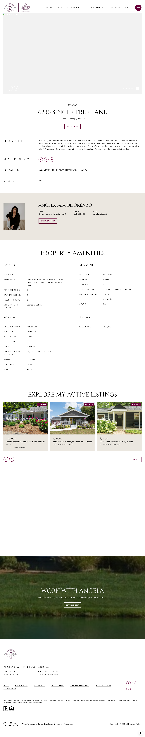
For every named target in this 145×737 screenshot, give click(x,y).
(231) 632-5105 (113, 8)
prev (10, 88)
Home (6, 685)
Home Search (73, 8)
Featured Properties (51, 8)
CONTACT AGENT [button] (48, 221)
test (127, 8)
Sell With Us (39, 685)
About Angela (21, 685)
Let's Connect (10, 688)
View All (135, 459)
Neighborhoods (103, 685)
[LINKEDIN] (128, 689)
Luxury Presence (65, 724)
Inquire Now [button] (72, 126)
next (16, 88)
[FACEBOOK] (128, 683)
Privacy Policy (134, 724)
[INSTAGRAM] (134, 683)
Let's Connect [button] (72, 605)
